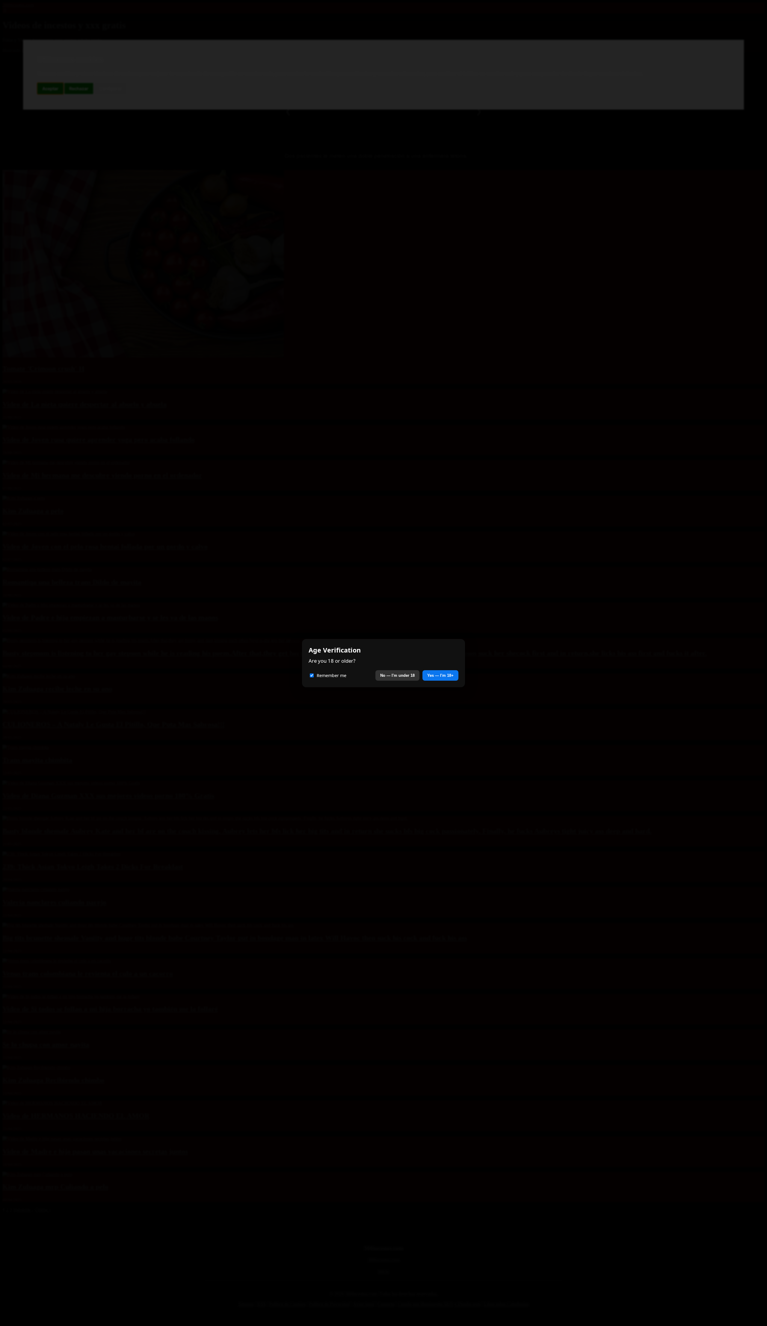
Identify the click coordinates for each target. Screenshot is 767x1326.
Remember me (331, 675)
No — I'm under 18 (397, 675)
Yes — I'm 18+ (440, 675)
